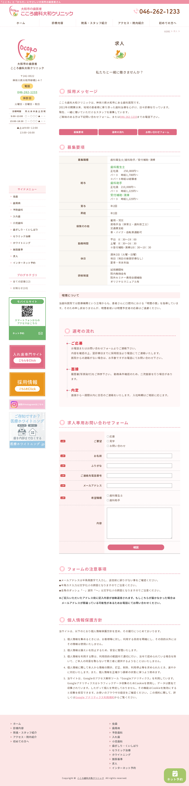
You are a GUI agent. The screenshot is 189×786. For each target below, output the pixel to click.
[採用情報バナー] (27, 393)
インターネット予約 (24, 262)
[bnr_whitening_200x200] (27, 445)
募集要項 (78, 132)
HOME (167, 31)
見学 (112, 441)
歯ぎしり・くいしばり (25, 229)
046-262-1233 (128, 117)
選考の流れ (118, 132)
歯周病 (17, 203)
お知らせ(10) (20, 288)
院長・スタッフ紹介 (94, 23)
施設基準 (18, 249)
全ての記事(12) (22, 281)
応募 (112, 436)
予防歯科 (18, 209)
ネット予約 (18, 333)
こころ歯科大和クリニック (90, 778)
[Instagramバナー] (27, 406)
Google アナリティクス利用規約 (94, 697)
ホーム (21, 23)
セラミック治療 (22, 236)
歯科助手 (114, 500)
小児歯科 (18, 223)
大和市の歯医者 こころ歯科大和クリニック (41, 11)
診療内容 (57, 23)
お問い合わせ (117, 446)
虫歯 (15, 196)
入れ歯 (17, 216)
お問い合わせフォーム (157, 132)
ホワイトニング (22, 243)
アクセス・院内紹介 (131, 23)
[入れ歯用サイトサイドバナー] (27, 366)
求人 (15, 256)
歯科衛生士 (116, 495)
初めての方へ (168, 23)
